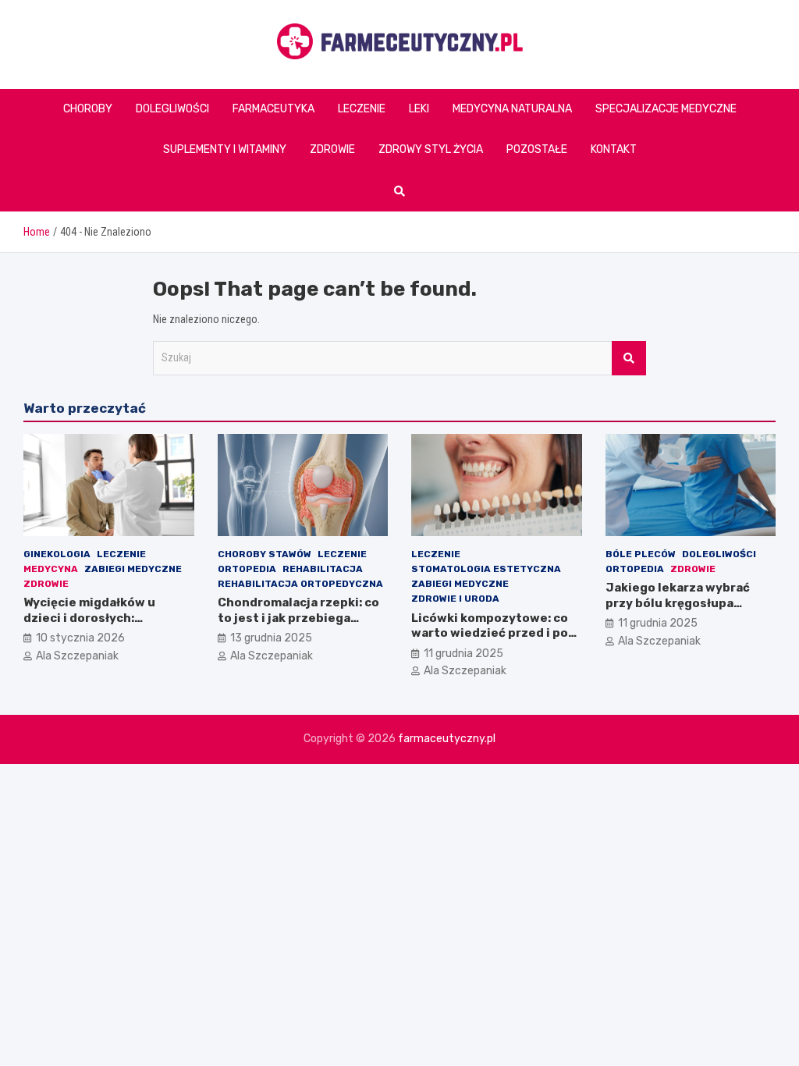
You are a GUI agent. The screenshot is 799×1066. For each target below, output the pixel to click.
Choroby (87, 108)
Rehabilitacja (322, 568)
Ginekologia (57, 554)
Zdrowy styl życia (430, 149)
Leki (419, 108)
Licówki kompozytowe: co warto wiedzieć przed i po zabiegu (489, 633)
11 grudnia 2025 (463, 653)
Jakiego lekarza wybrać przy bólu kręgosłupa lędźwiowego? (677, 603)
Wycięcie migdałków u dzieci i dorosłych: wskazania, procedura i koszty (93, 625)
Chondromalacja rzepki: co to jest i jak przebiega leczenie (298, 617)
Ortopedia (247, 568)
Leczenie (361, 108)
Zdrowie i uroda (455, 598)
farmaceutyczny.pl (446, 738)
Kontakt (614, 149)
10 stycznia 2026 (80, 638)
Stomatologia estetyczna (486, 568)
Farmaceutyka (273, 108)
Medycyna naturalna (512, 108)
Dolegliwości (172, 108)
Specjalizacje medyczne (666, 108)
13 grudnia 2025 (271, 638)
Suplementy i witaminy (224, 149)
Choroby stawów (264, 554)
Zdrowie (332, 149)
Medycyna (50, 568)
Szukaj (629, 358)
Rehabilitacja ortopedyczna (300, 583)
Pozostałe (536, 149)
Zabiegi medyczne (133, 568)
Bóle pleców (640, 554)
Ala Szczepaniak (77, 656)
